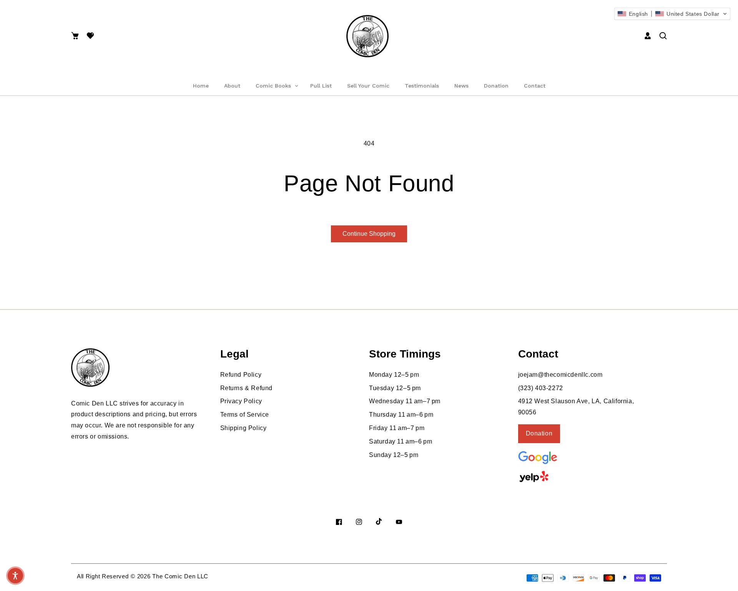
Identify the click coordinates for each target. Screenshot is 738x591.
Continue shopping (369, 233)
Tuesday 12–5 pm (395, 388)
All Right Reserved (103, 576)
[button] (75, 36)
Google (556, 457)
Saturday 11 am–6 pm (400, 441)
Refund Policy (241, 374)
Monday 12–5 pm (394, 374)
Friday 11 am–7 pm (396, 428)
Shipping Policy (243, 428)
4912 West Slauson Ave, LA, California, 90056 (576, 407)
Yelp (554, 476)
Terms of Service (244, 414)
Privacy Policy (241, 401)
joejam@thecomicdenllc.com (560, 374)
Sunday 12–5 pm (393, 455)
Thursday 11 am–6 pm (401, 414)
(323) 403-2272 (540, 388)
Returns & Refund (246, 388)
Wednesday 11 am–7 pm (404, 401)
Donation (539, 433)
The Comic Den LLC (180, 576)
